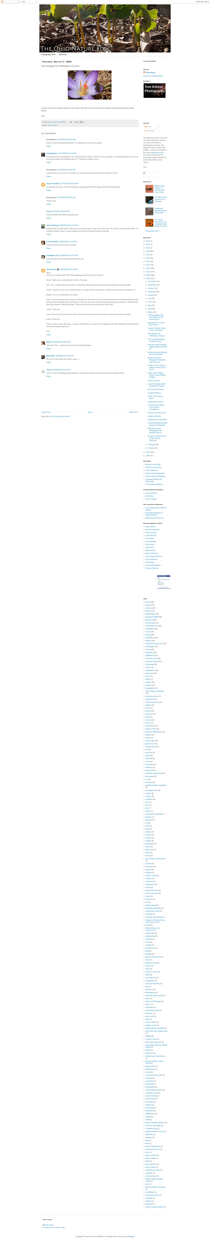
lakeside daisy (151, 963)
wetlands (148, 914)
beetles (148, 832)
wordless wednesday (153, 917)
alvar (147, 1019)
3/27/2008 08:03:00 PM (66, 197)
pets (147, 1184)
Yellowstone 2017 (152, 231)
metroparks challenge (153, 814)
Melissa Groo (150, 550)
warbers (148, 1105)
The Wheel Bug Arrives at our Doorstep (161, 199)
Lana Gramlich (52, 242)
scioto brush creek (152, 911)
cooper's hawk (151, 1039)
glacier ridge (150, 1158)
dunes (147, 1050)
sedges (148, 793)
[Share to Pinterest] (83, 122)
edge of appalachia (152, 1146)
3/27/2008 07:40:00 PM (66, 170)
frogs (147, 738)
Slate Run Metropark (153, 732)
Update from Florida (155, 402)
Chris (48, 211)
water (147, 998)
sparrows (149, 989)
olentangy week (151, 790)
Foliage (148, 841)
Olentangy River (151, 626)
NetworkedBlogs (161, 576)
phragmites (149, 981)
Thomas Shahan (151, 568)
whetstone (149, 1111)
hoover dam (150, 741)
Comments (150, 131)
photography (150, 614)
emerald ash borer (152, 1149)
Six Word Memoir (154, 393)
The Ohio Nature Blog (163, 579)
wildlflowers (150, 1114)
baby (147, 829)
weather (148, 872)
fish (146, 808)
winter (147, 761)
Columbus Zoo (151, 658)
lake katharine (150, 1164)
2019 (148, 244)
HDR (147, 826)
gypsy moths (150, 1066)
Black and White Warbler (155, 1123)
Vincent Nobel (151, 499)
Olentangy (149, 664)
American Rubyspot (153, 1001)
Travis (48, 370)
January (151, 448)
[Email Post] (70, 122)
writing (148, 1117)
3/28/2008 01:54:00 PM (69, 255)
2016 (148, 251)
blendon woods (151, 696)
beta (147, 1143)
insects (49, 125)
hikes (147, 1161)
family (147, 853)
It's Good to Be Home (156, 389)
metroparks (149, 688)
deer (147, 802)
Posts (148, 127)
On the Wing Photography (155, 476)
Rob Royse (149, 562)
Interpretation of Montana (157, 419)
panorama (149, 1081)
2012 (148, 265)
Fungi (147, 925)
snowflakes (149, 1192)
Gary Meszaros (151, 493)
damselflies (149, 638)
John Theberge (52, 225)
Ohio (147, 708)
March (150, 312)
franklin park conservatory (155, 1056)
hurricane (149, 899)
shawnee (149, 714)
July (150, 298)
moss (147, 969)
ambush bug (150, 936)
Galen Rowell (150, 535)
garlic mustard (150, 1155)
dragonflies (149, 629)
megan (148, 966)
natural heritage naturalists (155, 785)
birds (147, 602)
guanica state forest (153, 957)
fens (147, 1152)
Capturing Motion (154, 416)
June (150, 302)
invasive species (151, 702)
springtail (149, 1198)
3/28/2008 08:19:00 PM (62, 342)
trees (147, 676)
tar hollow (149, 1102)
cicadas (148, 945)
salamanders (150, 747)
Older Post (134, 412)
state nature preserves (154, 644)
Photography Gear (48, 54)
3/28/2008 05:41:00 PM (69, 269)
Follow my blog (163, 587)
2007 (148, 452)
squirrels (148, 758)
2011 (148, 268)
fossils (147, 887)
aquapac (148, 1137)
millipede (149, 1173)
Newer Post (46, 412)
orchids (148, 864)
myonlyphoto (51, 153)
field (147, 951)
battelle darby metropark (154, 1028)
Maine (147, 611)
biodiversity (161, 584)
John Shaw (149, 544)
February (151, 444)
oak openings (150, 1176)
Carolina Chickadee (153, 1125)
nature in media (151, 972)
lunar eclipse (150, 1167)
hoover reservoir (151, 893)
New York (149, 770)
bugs (147, 717)
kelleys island (150, 905)
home (147, 960)
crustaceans (150, 948)
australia (148, 939)
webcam (148, 820)
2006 (148, 456)
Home (90, 412)
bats (147, 1140)
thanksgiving (150, 992)
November (152, 285)
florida (147, 811)
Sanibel (148, 685)
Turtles (148, 650)
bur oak (148, 720)
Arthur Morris (150, 527)
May (150, 305)
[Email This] (75, 122)
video (147, 679)
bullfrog (148, 1036)
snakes (148, 835)
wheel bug (149, 1108)
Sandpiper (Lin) (52, 255)
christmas (149, 881)
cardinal (148, 878)
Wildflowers (150, 655)
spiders (148, 705)
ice (146, 779)
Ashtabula (149, 1007)
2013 (148, 261)
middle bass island (152, 1170)
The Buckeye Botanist (154, 484)
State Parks (149, 933)
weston (148, 641)
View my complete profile (153, 76)
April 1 (147, 1004)
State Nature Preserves (154, 518)
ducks (147, 723)
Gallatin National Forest (154, 1131)
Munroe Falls (150, 729)
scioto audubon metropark (155, 1187)
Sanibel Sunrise (154, 380)
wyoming (148, 1204)
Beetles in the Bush (153, 464)
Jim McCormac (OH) (153, 467)
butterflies (149, 652)
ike (146, 902)
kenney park (150, 623)
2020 (148, 241)
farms (147, 805)
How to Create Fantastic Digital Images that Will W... (157, 347)
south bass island (152, 1195)
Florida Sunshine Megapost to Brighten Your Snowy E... (157, 360)
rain (146, 986)
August (151, 295)
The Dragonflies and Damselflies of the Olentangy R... (156, 317)
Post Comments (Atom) (61, 416)
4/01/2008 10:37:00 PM (61, 370)
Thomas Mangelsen (153, 565)
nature (162, 582)
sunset (148, 711)
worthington (150, 646)
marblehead (150, 1069)
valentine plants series (154, 995)
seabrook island (151, 1093)
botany (148, 735)
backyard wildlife (151, 617)
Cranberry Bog (151, 1128)
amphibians (150, 670)
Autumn (148, 838)
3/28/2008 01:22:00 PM (68, 242)
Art (146, 823)
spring (147, 755)
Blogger (131, 1236)
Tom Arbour (51, 269)
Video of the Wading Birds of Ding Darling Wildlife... (156, 375)
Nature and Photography (154, 473)
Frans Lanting (150, 532)
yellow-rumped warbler (154, 1207)
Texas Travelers (52, 184)
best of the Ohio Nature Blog (156, 1031)
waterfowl (149, 799)
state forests (150, 1099)
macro (147, 632)
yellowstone (150, 726)
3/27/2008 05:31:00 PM (67, 153)
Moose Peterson (151, 553)
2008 (148, 278)
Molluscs (148, 767)
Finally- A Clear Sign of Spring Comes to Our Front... (157, 367)
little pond (149, 620)
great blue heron (151, 890)
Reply (48, 146)
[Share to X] (79, 122)
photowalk (149, 1084)
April (150, 309)
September (152, 292)
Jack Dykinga (150, 541)
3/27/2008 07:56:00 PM (69, 184)
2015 (148, 255)
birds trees (149, 850)
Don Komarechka (152, 530)
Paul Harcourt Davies (153, 556)
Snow (147, 667)
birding (148, 635)
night (147, 975)
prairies (148, 817)
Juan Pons (149, 547)
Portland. (148, 1013)
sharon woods (150, 1096)
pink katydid (150, 1087)
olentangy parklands (153, 908)
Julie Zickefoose (151, 470)
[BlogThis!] (77, 122)
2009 (148, 275)
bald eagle (149, 844)
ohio (159, 582)
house (147, 896)
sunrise (148, 796)
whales (148, 1201)
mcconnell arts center (153, 1075)
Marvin (49, 342)
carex (147, 942)
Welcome (62, 54)
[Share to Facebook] (81, 122)
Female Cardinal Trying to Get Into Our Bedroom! (157, 438)
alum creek (149, 1016)
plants (55, 125)
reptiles (148, 682)
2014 (148, 258)
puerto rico (149, 744)
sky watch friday (151, 661)
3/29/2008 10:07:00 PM (65, 356)
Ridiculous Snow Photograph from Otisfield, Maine (155, 431)
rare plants (149, 866)
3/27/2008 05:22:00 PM (66, 139)
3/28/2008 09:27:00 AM (69, 225)
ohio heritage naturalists (154, 691)
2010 (148, 272)
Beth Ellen (50, 356)
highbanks (149, 699)
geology (148, 954)
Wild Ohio (149, 1134)
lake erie (148, 752)
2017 (148, 248)
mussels (148, 1078)
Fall (146, 750)
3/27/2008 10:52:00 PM (61, 211)
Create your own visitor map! (54, 1227)
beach (147, 847)
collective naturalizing (153, 773)
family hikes (150, 884)
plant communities (152, 984)
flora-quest (149, 776)
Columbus (149, 764)
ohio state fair (150, 978)
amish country (150, 1022)
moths (147, 856)
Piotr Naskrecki (151, 559)
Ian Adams (149, 496)
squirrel (148, 870)
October (151, 288)
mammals (149, 673)
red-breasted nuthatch (153, 1090)
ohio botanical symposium (155, 859)
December (152, 281)
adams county (150, 875)
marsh (147, 1072)
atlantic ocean (150, 1025)
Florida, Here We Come (157, 413)
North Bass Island (152, 1010)
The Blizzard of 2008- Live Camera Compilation (156, 407)
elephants (149, 1053)
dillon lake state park (153, 1042)
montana (148, 782)
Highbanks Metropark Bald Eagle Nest (160, 211)
